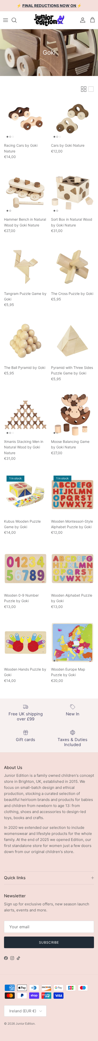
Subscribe (49, 942)
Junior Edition (25, 1023)
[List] (91, 89)
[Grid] (84, 89)
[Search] (16, 20)
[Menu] (5, 20)
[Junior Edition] (49, 20)
